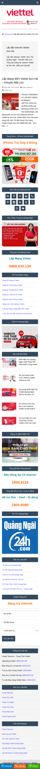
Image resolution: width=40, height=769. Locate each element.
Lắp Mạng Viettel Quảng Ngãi (12, 743)
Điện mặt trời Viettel (9, 734)
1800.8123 (31, 680)
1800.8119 (26, 666)
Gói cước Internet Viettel (10, 739)
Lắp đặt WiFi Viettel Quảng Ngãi (13, 748)
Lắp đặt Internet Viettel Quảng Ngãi (14, 753)
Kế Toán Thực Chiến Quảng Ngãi (14, 584)
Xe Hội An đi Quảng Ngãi (11, 565)
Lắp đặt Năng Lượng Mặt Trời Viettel (15, 309)
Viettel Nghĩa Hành (9, 716)
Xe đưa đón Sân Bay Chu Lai (12, 579)
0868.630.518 (27, 675)
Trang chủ (8, 34)
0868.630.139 (21, 661)
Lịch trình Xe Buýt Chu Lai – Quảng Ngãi (17, 589)
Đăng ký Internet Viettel (10, 280)
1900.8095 (27, 670)
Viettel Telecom (7, 729)
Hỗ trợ (35, 766)
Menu (20, 2)
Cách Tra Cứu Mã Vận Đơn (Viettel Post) (17, 314)
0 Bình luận (8, 90)
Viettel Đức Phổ (7, 697)
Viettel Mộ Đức (7, 693)
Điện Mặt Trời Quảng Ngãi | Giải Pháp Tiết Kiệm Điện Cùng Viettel (28, 362)
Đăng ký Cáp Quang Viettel (12, 285)
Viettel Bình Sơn (8, 712)
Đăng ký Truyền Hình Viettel (12, 290)
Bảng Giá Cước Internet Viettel (13, 304)
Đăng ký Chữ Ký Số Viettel (12, 295)
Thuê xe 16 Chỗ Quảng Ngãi (12, 575)
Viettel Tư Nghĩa (8, 702)
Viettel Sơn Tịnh (8, 707)
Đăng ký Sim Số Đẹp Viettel (12, 299)
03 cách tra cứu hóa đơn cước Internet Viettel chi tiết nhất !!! (27, 406)
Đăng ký (8, 766)
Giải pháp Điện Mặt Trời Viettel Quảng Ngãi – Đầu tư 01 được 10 (28, 392)
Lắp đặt (22, 766)
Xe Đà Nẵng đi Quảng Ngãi (12, 570)
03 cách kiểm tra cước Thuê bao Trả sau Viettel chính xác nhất (27, 420)
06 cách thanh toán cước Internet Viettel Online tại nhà (27, 377)
